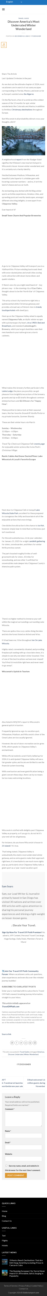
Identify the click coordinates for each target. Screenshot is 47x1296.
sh (41, 525)
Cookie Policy (36, 1286)
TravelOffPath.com (10, 1006)
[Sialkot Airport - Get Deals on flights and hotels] (25, 9)
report (19, 159)
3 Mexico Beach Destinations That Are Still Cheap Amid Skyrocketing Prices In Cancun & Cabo (26, 1262)
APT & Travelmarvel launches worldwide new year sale (12, 1082)
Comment (9, 1109)
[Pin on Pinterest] (30, 1043)
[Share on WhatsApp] (12, 1043)
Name (8, 1131)
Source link (6, 1034)
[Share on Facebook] (17, 1043)
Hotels (5, 1245)
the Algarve (29, 94)
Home (4, 1211)
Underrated (19, 1054)
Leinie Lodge (7, 391)
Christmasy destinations (22, 109)
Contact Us (7, 1221)
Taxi (4, 1235)
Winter (26, 1054)
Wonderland (33, 1054)
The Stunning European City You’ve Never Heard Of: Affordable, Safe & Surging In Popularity (27, 1273)
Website (8, 1154)
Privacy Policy (24, 1286)
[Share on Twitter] (21, 1043)
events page (39, 444)
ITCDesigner (36, 36)
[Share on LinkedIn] (35, 1043)
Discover (11, 1054)
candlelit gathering (37, 541)
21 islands (6, 845)
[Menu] (3, 9)
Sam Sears (7, 886)
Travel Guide (23, 18)
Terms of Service (10, 1286)
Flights (5, 1240)
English (9, 2)
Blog (4, 1216)
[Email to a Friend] (26, 1043)
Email (8, 1142)
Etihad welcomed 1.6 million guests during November (36, 1082)
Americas (40, 1052)
